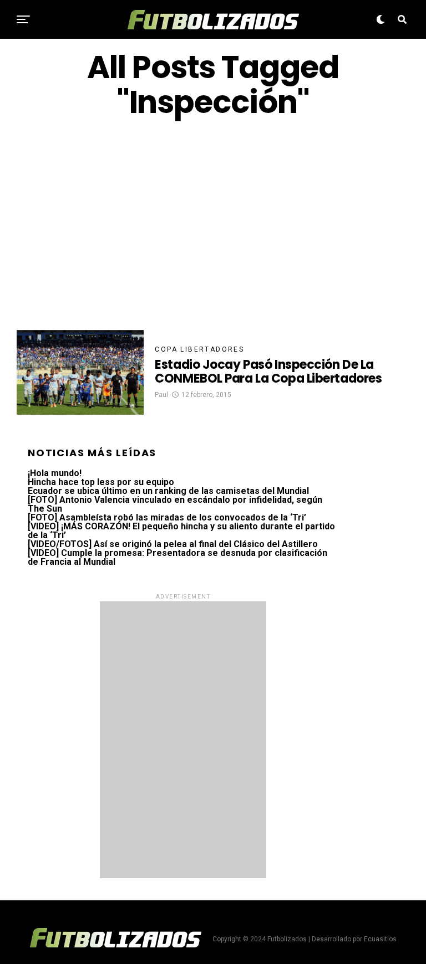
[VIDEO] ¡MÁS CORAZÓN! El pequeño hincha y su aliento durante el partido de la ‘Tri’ (181, 530)
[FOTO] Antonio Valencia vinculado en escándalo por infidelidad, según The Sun (175, 504)
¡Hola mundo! (55, 473)
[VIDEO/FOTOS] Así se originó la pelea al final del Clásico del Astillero (173, 544)
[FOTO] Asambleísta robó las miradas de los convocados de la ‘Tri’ (167, 517)
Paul (161, 395)
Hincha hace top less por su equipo (101, 482)
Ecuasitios (380, 939)
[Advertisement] (213, 224)
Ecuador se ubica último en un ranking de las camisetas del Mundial (168, 491)
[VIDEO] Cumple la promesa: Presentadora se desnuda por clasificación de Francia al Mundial (177, 557)
